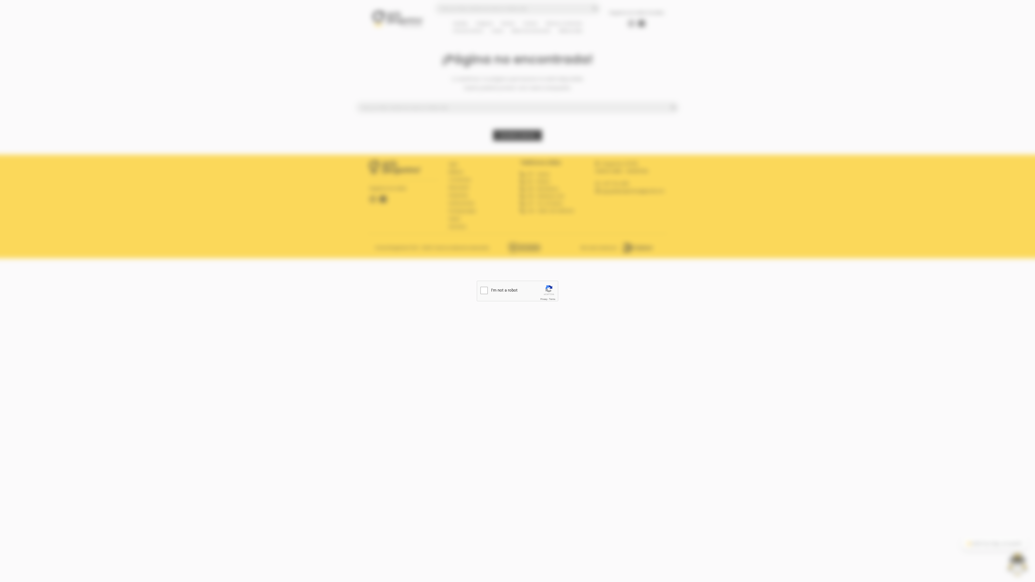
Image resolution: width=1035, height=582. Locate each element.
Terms (552, 299)
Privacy (543, 299)
